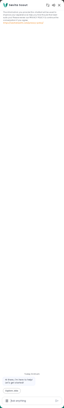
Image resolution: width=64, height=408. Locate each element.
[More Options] (7, 401)
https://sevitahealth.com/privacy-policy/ (23, 23)
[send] (57, 401)
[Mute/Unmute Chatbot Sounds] (53, 5)
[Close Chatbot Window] (59, 5)
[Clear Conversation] (48, 5)
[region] (32, 202)
